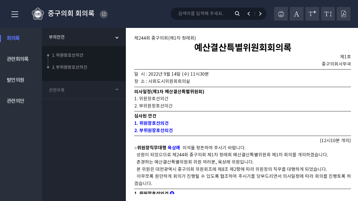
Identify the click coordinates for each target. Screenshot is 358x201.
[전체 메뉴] (13, 14)
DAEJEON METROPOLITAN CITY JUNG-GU (104, 14)
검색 (240, 14)
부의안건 (57, 37)
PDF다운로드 (343, 14)
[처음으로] (172, 193)
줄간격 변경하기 (328, 14)
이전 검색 (251, 14)
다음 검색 (258, 14)
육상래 (174, 148)
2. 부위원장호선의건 (153, 130)
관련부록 (57, 90)
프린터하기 (281, 14)
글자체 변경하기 (296, 14)
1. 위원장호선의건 (151, 123)
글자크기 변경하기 (312, 14)
